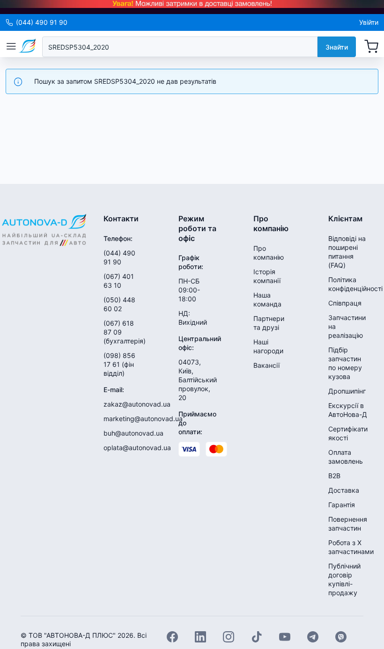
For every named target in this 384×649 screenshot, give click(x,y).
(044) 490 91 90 (41, 22)
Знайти (336, 47)
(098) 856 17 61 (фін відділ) (119, 364)
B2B (334, 476)
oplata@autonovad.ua (137, 448)
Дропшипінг (347, 391)
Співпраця (345, 303)
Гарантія (341, 505)
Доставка (343, 490)
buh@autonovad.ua (133, 433)
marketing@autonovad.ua (143, 419)
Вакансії (266, 365)
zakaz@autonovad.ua (136, 404)
